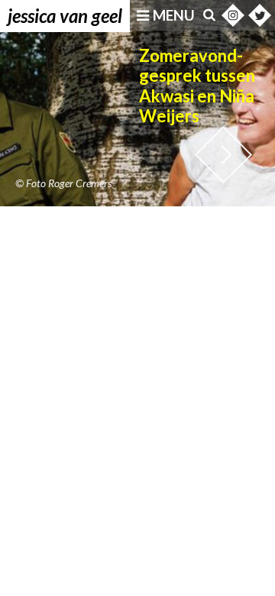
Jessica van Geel (65, 16)
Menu (174, 15)
